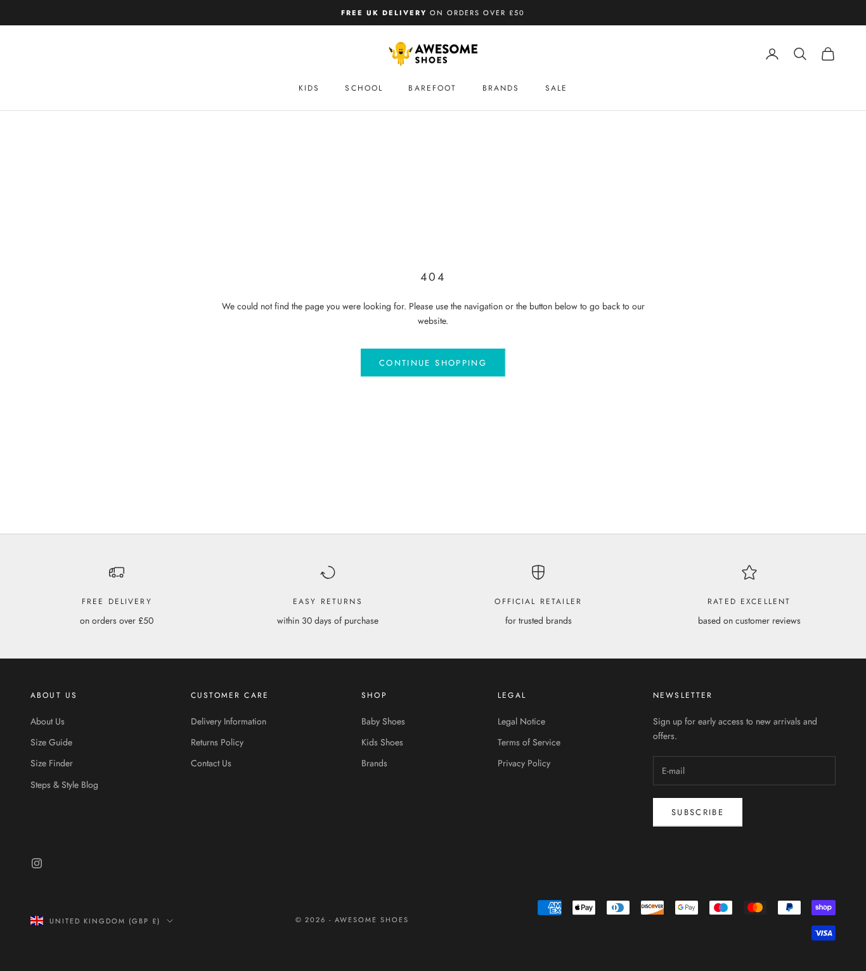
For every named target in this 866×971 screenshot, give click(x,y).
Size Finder (51, 763)
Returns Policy (217, 742)
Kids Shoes (382, 742)
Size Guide (51, 742)
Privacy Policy (524, 763)
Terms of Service (529, 742)
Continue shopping (433, 363)
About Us (47, 721)
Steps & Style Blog (64, 784)
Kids (309, 88)
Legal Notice (521, 721)
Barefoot (432, 88)
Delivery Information (228, 721)
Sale (556, 88)
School (364, 88)
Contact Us (211, 763)
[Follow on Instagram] (36, 863)
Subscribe (697, 812)
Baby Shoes (383, 721)
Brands (501, 88)
